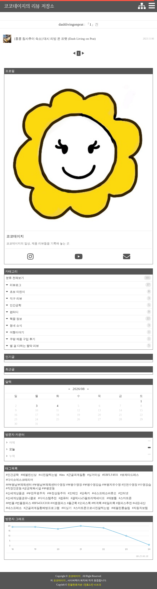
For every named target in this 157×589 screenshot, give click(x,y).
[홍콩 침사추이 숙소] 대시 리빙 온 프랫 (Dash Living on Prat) (55, 38)
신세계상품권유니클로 (21, 498)
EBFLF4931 (111, 474)
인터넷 (124, 493)
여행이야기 (79, 332)
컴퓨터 (64, 498)
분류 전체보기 (78, 277)
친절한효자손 (75, 584)
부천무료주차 (36, 493)
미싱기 (67, 508)
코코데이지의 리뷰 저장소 (29, 6)
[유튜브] (78, 257)
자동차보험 (140, 508)
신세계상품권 (16, 493)
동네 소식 (79, 325)
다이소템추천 (48, 498)
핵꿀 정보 (79, 318)
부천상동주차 (57, 493)
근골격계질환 (76, 474)
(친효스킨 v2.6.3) (92, 584)
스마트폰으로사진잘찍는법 (92, 508)
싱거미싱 (94, 474)
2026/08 (79, 389)
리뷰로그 (79, 285)
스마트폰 (126, 498)
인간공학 (79, 305)
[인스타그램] (30, 257)
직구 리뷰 (79, 298)
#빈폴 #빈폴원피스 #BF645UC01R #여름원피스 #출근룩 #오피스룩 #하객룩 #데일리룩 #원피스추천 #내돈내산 (76, 503)
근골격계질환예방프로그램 (42, 508)
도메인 (73, 493)
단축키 (85, 493)
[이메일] (127, 257)
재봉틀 (112, 498)
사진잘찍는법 (48, 474)
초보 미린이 (79, 291)
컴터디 (79, 312)
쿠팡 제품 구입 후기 (79, 339)
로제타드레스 (130, 474)
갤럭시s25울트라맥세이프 (88, 498)
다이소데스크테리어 (20, 479)
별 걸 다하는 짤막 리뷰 (79, 345)
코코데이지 (74, 576)
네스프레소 (14, 508)
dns (63, 474)
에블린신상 (29, 474)
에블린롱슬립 (121, 508)
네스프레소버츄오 (104, 493)
